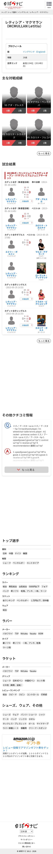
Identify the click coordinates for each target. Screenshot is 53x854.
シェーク (7, 562)
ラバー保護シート (11, 728)
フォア (44, 586)
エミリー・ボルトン (11, 252)
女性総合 (23, 586)
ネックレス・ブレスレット (15, 723)
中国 (11, 553)
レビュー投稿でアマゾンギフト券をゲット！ (26, 749)
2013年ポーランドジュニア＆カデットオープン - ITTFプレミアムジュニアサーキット (27, 175)
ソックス (23, 719)
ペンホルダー (19, 562)
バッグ (14, 719)
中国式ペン (30, 680)
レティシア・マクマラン (11, 200)
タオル (32, 719)
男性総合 (13, 586)
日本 (5, 553)
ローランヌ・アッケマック (41, 276)
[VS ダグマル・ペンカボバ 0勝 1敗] (39, 97)
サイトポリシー (27, 839)
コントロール (33, 694)
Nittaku (24, 633)
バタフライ (8, 633)
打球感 (44, 694)
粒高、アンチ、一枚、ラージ (33, 591)
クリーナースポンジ (37, 728)
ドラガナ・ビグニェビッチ (41, 302)
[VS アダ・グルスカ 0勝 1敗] (14, 97)
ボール (32, 723)
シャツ (42, 714)
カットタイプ (33, 562)
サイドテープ (42, 723)
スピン (22, 694)
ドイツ (18, 553)
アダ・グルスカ (41, 200)
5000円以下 (34, 586)
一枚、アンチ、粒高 (31, 643)
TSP (17, 633)
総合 (5, 586)
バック (6, 591)
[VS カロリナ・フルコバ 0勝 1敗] (39, 129)
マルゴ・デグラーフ (41, 252)
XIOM (40, 633)
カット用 (41, 680)
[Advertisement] (26, 382)
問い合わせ (26, 846)
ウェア (16, 714)
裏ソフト (7, 643)
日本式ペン (18, 680)
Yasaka (33, 633)
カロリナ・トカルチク (41, 226)
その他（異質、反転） (13, 685)
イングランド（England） (35, 51)
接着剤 (24, 728)
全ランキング (9, 600)
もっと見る (44, 153)
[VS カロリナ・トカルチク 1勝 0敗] (14, 129)
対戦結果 (25, 201)
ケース (6, 719)
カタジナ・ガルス (41, 329)
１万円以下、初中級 (40, 600)
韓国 (25, 553)
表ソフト (15, 591)
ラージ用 (7, 647)
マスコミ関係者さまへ (26, 843)
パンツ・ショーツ (29, 714)
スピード (13, 694)
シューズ (7, 714)
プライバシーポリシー (26, 836)
